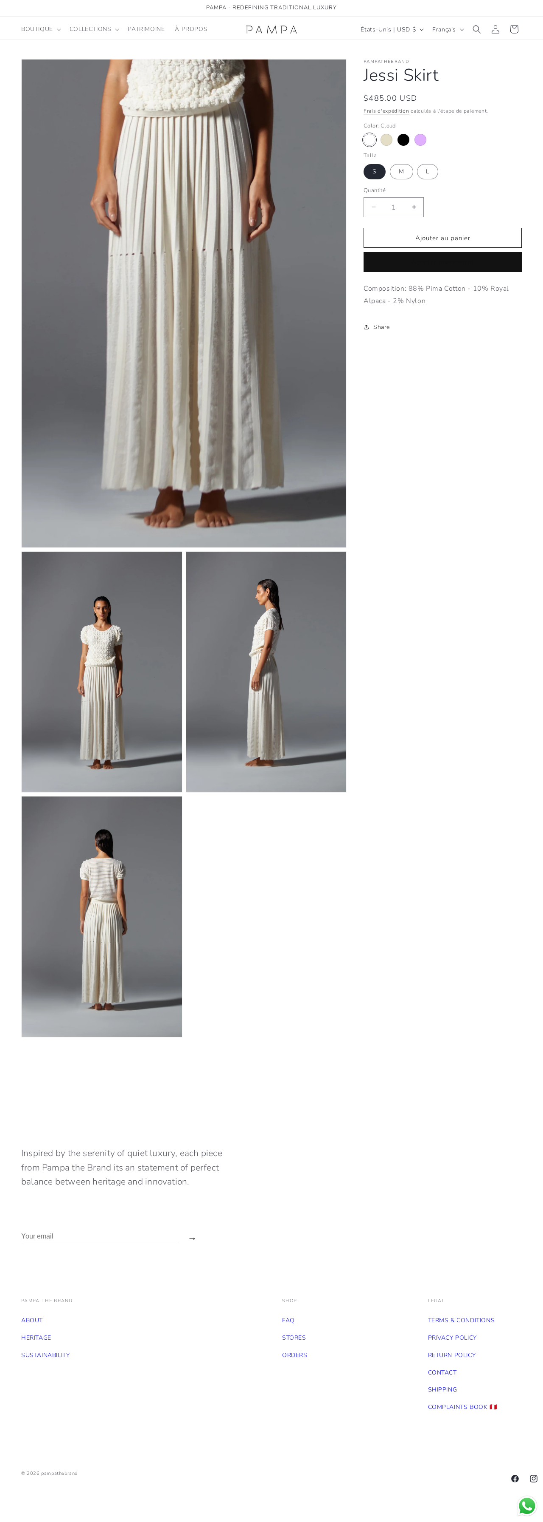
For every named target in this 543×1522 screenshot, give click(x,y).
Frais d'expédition (386, 111)
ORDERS (295, 1355)
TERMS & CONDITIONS (461, 1320)
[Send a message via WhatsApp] (527, 1506)
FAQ (288, 1320)
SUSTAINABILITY (45, 1355)
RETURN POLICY (452, 1355)
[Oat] (386, 140)
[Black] (403, 140)
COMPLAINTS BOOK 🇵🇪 (462, 1407)
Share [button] (381, 327)
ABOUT (32, 1320)
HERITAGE (36, 1338)
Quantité (375, 190)
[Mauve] (420, 140)
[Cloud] (369, 140)
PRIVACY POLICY (452, 1338)
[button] (40, 29)
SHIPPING (442, 1390)
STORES (294, 1338)
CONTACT (442, 1373)
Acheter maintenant (442, 262)
